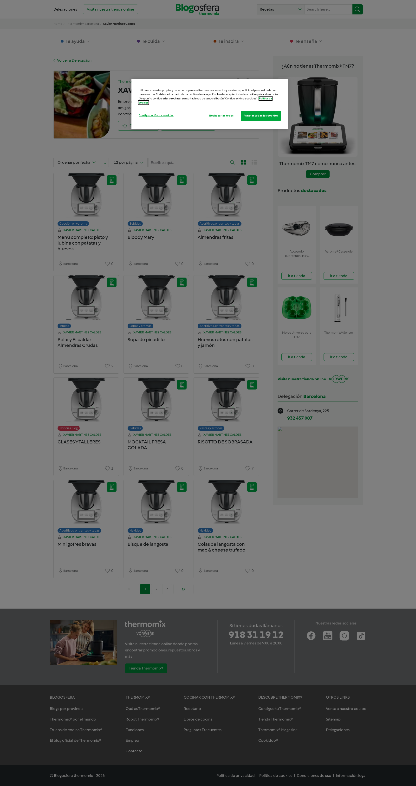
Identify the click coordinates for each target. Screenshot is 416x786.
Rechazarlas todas (221, 115)
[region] (209, 104)
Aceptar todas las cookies (261, 115)
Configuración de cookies (156, 115)
